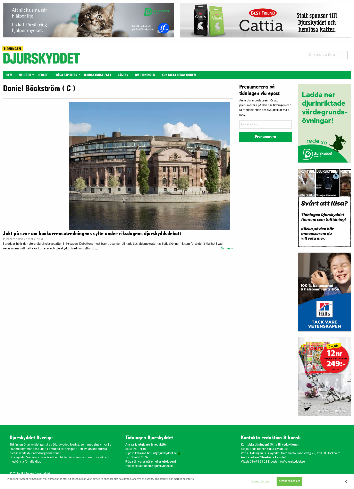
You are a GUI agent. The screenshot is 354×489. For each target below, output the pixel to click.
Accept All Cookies (289, 481)
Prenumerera (265, 136)
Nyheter (25, 75)
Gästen (123, 75)
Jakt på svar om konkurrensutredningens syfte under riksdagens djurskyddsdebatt (92, 234)
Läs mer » (226, 248)
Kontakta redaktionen (179, 75)
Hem (9, 75)
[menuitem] (9, 75)
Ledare (43, 75)
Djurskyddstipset (97, 75)
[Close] (346, 481)
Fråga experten (65, 75)
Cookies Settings (260, 481)
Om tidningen (145, 75)
